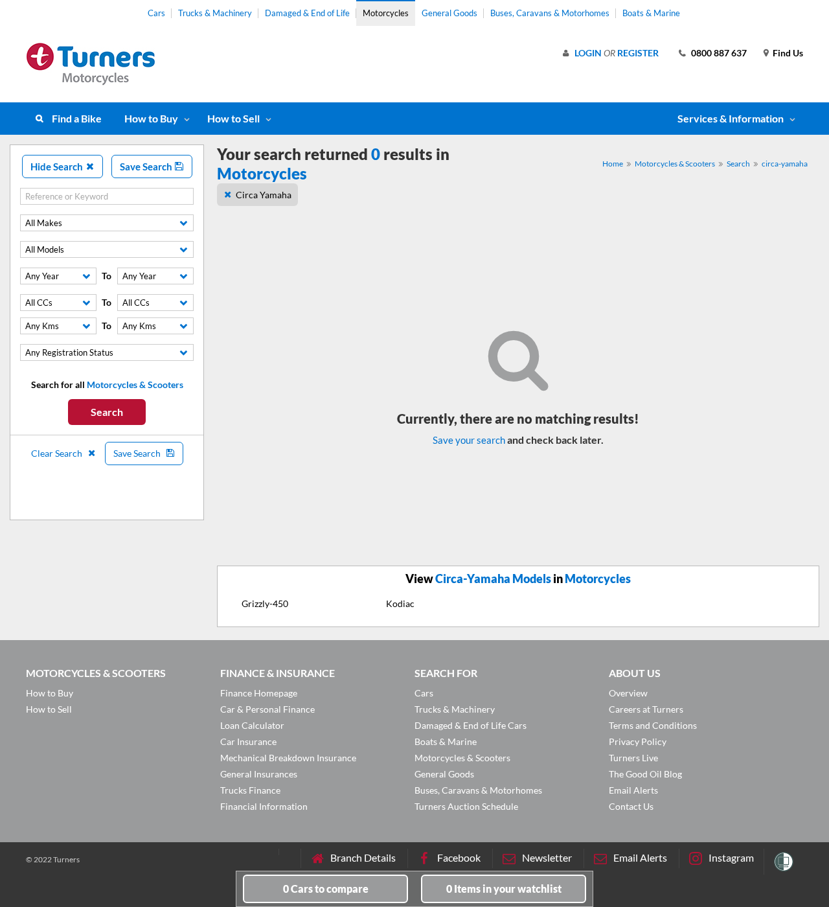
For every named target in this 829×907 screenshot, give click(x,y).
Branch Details (363, 857)
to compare (326, 888)
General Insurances (258, 773)
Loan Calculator (252, 725)
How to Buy (151, 118)
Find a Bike (77, 118)
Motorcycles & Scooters (675, 163)
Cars (156, 13)
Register (638, 52)
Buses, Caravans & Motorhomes (549, 13)
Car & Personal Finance (267, 709)
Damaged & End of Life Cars (470, 725)
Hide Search (57, 166)
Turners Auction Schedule (466, 806)
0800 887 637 (719, 52)
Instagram (731, 857)
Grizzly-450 (265, 603)
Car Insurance (248, 741)
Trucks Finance (250, 790)
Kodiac (400, 603)
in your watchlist (504, 888)
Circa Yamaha (263, 194)
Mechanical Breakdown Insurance (288, 757)
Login (588, 52)
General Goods (449, 13)
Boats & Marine (651, 13)
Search (107, 412)
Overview (628, 692)
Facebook (459, 857)
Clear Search (57, 453)
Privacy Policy (637, 741)
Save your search (469, 440)
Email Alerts (633, 790)
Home (612, 163)
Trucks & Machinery (215, 13)
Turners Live (633, 757)
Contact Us (631, 806)
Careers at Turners (646, 709)
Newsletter (547, 857)
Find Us (788, 52)
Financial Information (264, 806)
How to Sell (233, 118)
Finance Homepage (258, 692)
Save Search (147, 166)
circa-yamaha (785, 163)
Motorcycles (386, 13)
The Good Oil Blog (645, 773)
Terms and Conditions (653, 725)
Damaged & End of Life (307, 13)
